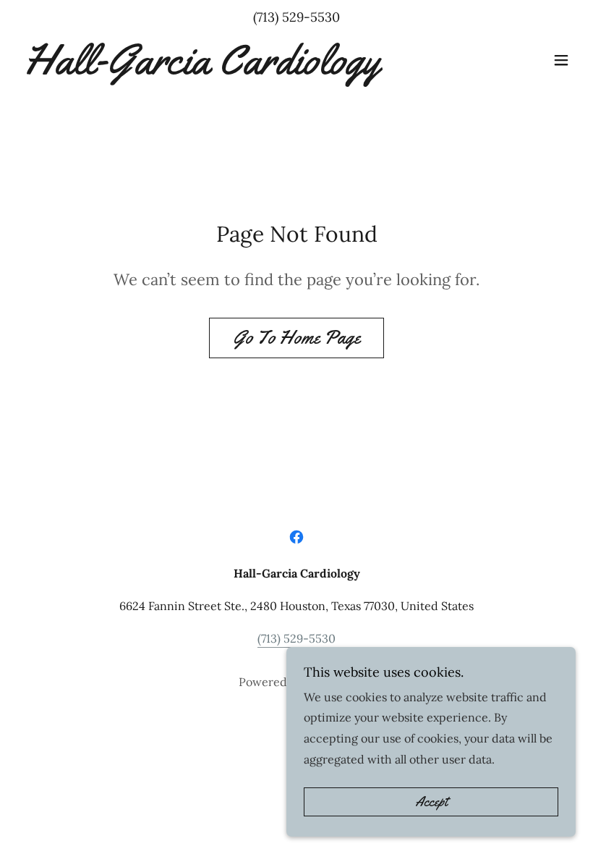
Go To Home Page (296, 338)
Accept (431, 802)
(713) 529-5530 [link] (296, 17)
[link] (198, 69)
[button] (561, 60)
